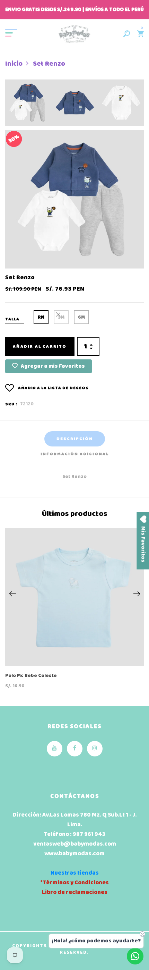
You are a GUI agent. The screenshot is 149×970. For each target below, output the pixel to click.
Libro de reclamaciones (74, 892)
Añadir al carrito (40, 346)
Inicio (14, 63)
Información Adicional (75, 454)
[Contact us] (135, 956)
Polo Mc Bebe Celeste (31, 676)
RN (41, 317)
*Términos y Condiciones (74, 882)
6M (81, 317)
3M (61, 317)
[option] (28, 104)
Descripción (74, 438)
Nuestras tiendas (75, 873)
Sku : (11, 404)
